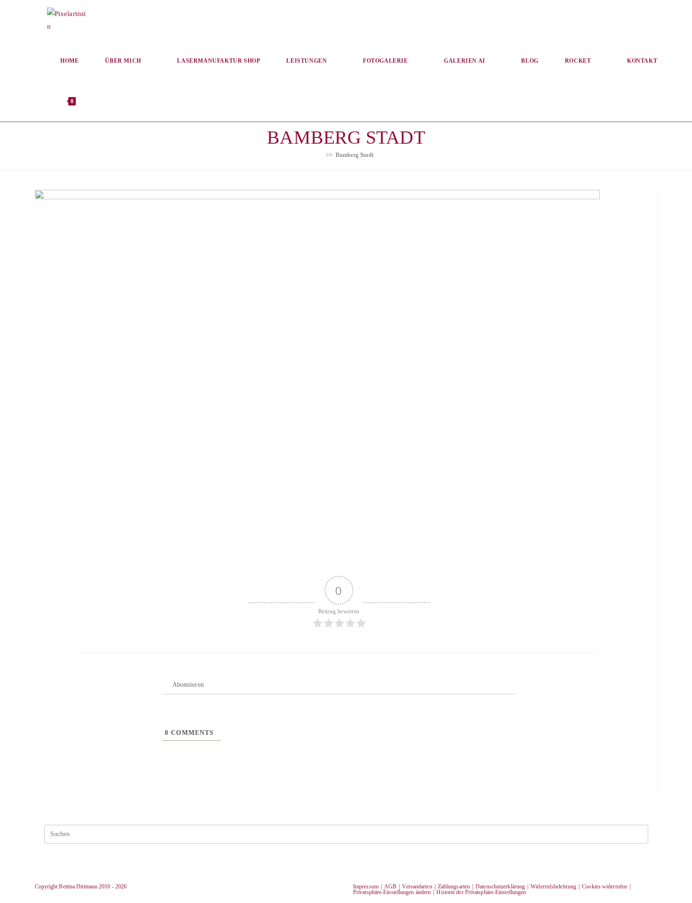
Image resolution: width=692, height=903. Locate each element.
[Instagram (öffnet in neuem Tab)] (617, 19)
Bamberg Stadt (355, 154)
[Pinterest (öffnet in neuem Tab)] (585, 19)
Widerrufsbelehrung (553, 886)
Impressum (365, 886)
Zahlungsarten (454, 886)
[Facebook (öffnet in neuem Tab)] (554, 19)
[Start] (320, 154)
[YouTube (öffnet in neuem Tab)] (648, 19)
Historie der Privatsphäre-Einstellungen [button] (481, 892)
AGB (390, 886)
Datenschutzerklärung (500, 886)
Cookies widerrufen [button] (604, 886)
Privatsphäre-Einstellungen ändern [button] (392, 892)
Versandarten (417, 886)
